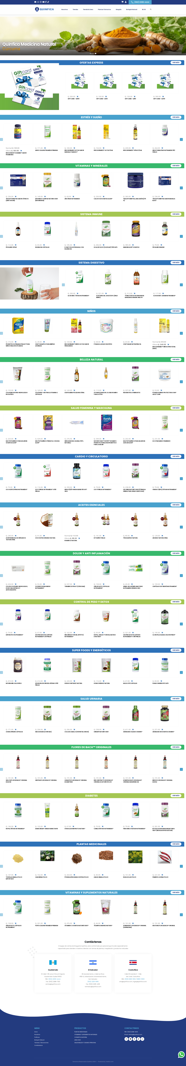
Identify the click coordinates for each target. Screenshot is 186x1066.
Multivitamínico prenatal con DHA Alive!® (47, 442)
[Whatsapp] (38, 2)
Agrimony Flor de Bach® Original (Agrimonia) (134, 926)
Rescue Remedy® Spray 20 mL (132, 150)
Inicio (36, 1032)
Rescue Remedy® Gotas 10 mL (103, 150)
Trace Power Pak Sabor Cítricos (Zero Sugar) (17, 199)
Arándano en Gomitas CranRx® (163, 732)
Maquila (118, 9)
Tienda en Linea (88, 9)
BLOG (144, 9)
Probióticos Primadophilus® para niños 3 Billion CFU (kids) (18, 345)
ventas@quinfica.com (135, 1034)
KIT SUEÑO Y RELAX (99, 538)
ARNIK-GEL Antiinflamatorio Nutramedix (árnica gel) (133, 587)
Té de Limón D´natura (130, 538)
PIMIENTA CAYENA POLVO (160, 877)
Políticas (37, 1037)
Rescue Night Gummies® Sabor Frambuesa (16, 154)
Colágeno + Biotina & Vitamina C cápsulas (46, 393)
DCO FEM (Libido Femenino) (161, 441)
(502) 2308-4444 (141, 2)
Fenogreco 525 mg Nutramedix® (134, 829)
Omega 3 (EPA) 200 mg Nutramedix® (164, 489)
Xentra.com (109, 1061)
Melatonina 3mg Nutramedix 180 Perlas (163, 151)
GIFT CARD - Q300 (159, 99)
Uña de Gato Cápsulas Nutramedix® (101, 587)
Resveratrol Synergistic (131, 393)
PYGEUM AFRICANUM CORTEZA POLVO (77, 877)
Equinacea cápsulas (42, 247)
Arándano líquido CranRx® (132, 732)
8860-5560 (141, 979)
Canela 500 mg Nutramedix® (103, 829)
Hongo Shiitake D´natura (73, 683)
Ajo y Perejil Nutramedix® (102, 489)
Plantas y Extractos (104, 9)
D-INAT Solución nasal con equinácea (74, 248)
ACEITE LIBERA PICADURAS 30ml (74, 393)
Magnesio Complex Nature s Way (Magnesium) (46, 199)
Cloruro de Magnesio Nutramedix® (42, 587)
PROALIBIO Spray (11, 247)
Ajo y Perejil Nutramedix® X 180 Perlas (45, 490)
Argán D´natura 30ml (160, 538)
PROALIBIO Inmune (158, 247)
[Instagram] (41, 2)
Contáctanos (38, 1045)
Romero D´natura (71, 541)
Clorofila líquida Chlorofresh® (163, 635)
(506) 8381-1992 (130, 979)
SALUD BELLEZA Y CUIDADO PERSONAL (85, 1042)
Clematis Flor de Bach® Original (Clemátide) (76, 781)
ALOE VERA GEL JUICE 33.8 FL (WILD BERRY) (107, 296)
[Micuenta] (125, 2)
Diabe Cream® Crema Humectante (46, 829)
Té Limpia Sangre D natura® (103, 926)
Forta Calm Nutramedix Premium (46, 926)
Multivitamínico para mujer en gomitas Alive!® (16, 442)
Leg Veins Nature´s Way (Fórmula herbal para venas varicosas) (134, 490)
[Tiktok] (138, 1039)
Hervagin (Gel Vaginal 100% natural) (74, 442)
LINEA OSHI (77, 1040)
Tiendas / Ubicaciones (41, 1042)
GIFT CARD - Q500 (73, 99)
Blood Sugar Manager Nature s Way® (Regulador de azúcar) (163, 829)
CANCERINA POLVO (41, 877)
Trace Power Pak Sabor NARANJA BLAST (163, 199)
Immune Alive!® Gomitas (131, 247)
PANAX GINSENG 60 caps (160, 683)
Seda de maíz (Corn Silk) (43, 732)
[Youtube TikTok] (48, 2)
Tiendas (75, 9)
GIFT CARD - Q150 (130, 99)
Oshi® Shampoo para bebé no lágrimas (45, 345)
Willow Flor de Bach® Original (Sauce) (16, 781)
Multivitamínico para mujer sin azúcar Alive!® (134, 442)
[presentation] (1, 139)
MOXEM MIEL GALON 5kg (14, 683)
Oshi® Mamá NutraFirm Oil (132, 344)
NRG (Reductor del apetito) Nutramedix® (74, 636)
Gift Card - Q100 (102, 99)
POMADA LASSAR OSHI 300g (103, 344)
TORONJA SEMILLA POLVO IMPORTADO (14, 878)
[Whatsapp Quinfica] (142, 1039)
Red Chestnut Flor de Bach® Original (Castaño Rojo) (103, 781)
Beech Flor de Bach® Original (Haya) (162, 781)
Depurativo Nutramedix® (14, 635)
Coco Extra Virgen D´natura (45, 538)
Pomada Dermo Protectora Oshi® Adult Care (164, 393)
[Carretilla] (122, 2)
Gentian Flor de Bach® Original (46, 780)
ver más (175, 62)
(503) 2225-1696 (93, 982)
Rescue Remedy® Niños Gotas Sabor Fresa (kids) (77, 345)
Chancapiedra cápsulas (14, 732)
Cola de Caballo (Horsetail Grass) (77, 732)
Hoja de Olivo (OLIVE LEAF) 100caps (105, 247)
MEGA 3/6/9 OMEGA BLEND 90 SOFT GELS (76, 490)
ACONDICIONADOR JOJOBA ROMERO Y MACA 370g (105, 393)
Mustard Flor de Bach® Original (163, 926)
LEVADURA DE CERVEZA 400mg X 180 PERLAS (46, 684)
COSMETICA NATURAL (80, 1037)
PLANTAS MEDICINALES (80, 1032)
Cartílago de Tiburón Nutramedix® (164, 586)
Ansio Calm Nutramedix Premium (46, 150)
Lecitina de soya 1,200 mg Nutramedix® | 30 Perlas (43, 636)
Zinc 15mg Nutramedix (72, 199)
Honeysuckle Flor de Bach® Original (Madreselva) (132, 781)
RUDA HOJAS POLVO (129, 877)
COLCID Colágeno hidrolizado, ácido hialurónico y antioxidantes (17, 588)
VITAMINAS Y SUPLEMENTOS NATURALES (85, 1034)
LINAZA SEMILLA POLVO (101, 877)
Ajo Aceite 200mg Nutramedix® (16, 489)
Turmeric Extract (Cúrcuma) (75, 586)
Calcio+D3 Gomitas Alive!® (103, 199)
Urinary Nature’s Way (101, 732)
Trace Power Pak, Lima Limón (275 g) (134, 199)
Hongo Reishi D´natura (102, 683)
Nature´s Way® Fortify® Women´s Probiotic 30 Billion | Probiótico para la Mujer (105, 442)
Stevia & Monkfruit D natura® (75, 829)
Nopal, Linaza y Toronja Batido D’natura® (105, 636)
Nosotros (64, 9)
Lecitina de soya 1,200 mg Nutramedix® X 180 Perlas (131, 636)
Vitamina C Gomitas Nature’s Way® (77, 926)
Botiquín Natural (131, 9)
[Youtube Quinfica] (43, 2)
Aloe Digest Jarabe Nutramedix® (164, 296)
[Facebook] (45, 2)
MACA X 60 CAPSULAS (130, 683)
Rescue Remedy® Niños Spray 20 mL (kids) (164, 347)
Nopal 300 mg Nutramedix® (15, 829)
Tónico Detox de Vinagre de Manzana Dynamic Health (134, 296)
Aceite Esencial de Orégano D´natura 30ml (16, 539)
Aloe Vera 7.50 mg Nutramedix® (78, 296)
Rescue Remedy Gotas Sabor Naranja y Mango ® (74, 151)
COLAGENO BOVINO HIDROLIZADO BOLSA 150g (17, 393)
